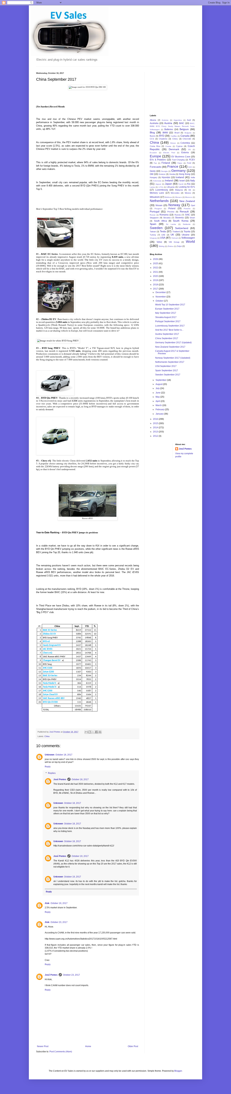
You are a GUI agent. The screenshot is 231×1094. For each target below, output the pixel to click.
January (160, 414)
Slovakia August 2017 (165, 317)
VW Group (174, 242)
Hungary (153, 177)
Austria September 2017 (167, 334)
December (161, 292)
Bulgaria (188, 133)
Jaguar (158, 184)
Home (88, 1046)
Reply (48, 766)
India (193, 177)
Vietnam (174, 238)
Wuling (161, 246)
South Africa (160, 221)
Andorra (165, 120)
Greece (162, 174)
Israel (182, 180)
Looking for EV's (187, 187)
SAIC (187, 214)
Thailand (176, 231)
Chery (175, 139)
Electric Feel (169, 153)
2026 (156, 259)
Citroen (173, 143)
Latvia (152, 187)
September (161, 380)
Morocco (188, 197)
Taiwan (153, 231)
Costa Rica (155, 146)
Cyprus (179, 146)
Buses (152, 136)
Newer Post (42, 1046)
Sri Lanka (171, 224)
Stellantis (186, 224)
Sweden (156, 228)
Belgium (184, 129)
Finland (166, 162)
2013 (156, 431)
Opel (193, 205)
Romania (164, 214)
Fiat (155, 163)
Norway (174, 205)
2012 (156, 436)
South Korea (180, 220)
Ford (189, 163)
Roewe (153, 215)
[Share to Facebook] (96, 732)
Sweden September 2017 (167, 374)
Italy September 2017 (165, 313)
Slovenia (179, 217)
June (158, 392)
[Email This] (86, 732)
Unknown (49, 754)
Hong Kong (184, 174)
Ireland (169, 180)
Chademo (163, 139)
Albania (153, 120)
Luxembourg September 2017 (170, 325)
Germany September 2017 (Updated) (173, 342)
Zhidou (170, 246)
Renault (184, 211)
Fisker (179, 163)
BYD (161, 135)
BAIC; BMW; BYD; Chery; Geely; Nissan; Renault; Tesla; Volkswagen (172, 126)
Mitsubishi (155, 197)
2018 (156, 284)
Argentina (178, 120)
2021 (156, 272)
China (46, 736)
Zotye (179, 246)
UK (172, 234)
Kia (188, 184)
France (172, 166)
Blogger (178, 1071)
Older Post (133, 1046)
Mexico (188, 193)
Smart (192, 218)
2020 (156, 276)
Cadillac (174, 136)
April (158, 401)
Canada (184, 135)
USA (162, 237)
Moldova (168, 197)
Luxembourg (161, 190)
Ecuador (153, 153)
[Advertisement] (168, 90)
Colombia (185, 143)
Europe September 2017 (167, 309)
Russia (178, 215)
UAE (163, 235)
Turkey (153, 235)
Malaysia (179, 190)
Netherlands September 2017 (169, 362)
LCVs (161, 187)
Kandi (180, 184)
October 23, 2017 (59, 922)
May (158, 397)
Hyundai (166, 177)
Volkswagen (188, 237)
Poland (171, 208)
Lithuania (171, 187)
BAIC (181, 123)
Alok (47, 903)
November (161, 296)
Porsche (187, 209)
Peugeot (158, 209)
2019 (156, 280)
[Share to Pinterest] (100, 732)
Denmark (174, 149)
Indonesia (157, 181)
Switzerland (181, 228)
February (160, 409)
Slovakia (167, 218)
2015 (156, 423)
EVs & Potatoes (158, 159)
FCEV (192, 159)
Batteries (168, 129)
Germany (178, 171)
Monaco (178, 197)
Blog (152, 132)
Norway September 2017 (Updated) (172, 358)
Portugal (154, 211)
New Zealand (187, 201)
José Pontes (59, 779)
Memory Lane (157, 193)
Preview (170, 212)
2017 (156, 288)
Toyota (187, 231)
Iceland (180, 177)
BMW (165, 132)
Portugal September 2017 (167, 321)
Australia (154, 123)
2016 (156, 419)
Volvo (159, 242)
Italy (192, 180)
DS (189, 150)
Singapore (154, 218)
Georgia (164, 171)
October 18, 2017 (63, 754)
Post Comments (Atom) (60, 1051)
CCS (152, 139)
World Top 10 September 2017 (170, 304)
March (159, 405)
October (160, 301)
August (159, 384)
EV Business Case (180, 156)
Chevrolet (187, 139)
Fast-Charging (178, 160)
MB (189, 190)
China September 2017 (166, 338)
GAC (190, 167)
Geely (153, 171)
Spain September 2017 (166, 370)
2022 (156, 267)
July (158, 388)
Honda (172, 174)
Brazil (177, 133)
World (190, 241)
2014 (156, 427)
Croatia (168, 146)
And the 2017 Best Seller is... (169, 330)
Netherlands (159, 201)
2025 (156, 263)
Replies (52, 773)
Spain (153, 224)
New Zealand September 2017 (170, 347)
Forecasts (155, 166)
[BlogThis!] (89, 732)
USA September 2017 (165, 366)
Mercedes (175, 193)
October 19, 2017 (80, 856)
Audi (189, 120)
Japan (168, 183)
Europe (155, 156)
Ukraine (185, 235)
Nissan (159, 205)
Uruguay (153, 238)
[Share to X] (93, 732)
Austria (168, 123)
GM (151, 174)
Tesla (163, 231)
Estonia (185, 152)
